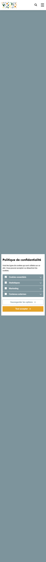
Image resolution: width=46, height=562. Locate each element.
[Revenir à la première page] (9, 5)
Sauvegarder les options (21, 302)
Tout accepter (21, 309)
